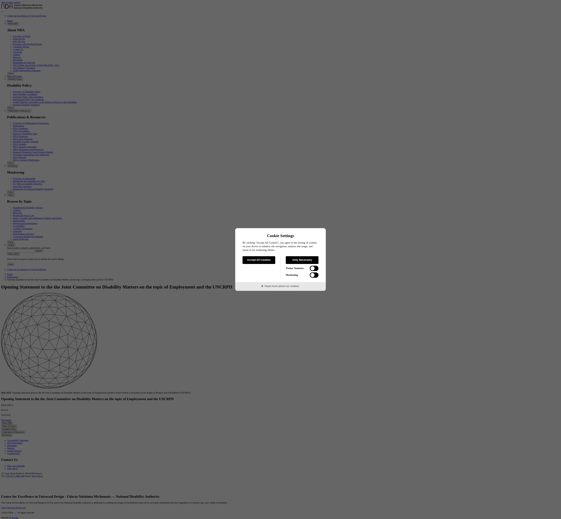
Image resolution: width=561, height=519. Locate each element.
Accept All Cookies (259, 259)
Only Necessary (302, 259)
